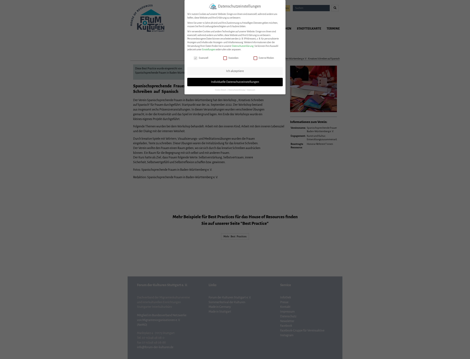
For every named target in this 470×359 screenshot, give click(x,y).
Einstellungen (208, 49)
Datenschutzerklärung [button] (236, 90)
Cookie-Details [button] (221, 90)
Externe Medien (266, 58)
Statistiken (233, 58)
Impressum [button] (251, 90)
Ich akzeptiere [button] (235, 71)
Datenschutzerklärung (243, 46)
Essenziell (203, 58)
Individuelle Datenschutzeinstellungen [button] (235, 82)
